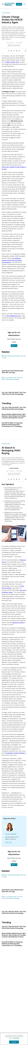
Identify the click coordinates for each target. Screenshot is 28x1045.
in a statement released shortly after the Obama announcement (12, 260)
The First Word (6, 12)
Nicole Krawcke (14, 468)
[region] (14, 1039)
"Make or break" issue (12, 62)
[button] (3, 4)
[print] (25, 50)
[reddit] (16, 50)
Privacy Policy (16, 1038)
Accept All (14, 1042)
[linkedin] (11, 50)
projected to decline (18, 622)
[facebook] (9, 50)
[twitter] (14, 50)
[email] (19, 50)
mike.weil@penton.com (13, 316)
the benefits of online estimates (15, 753)
